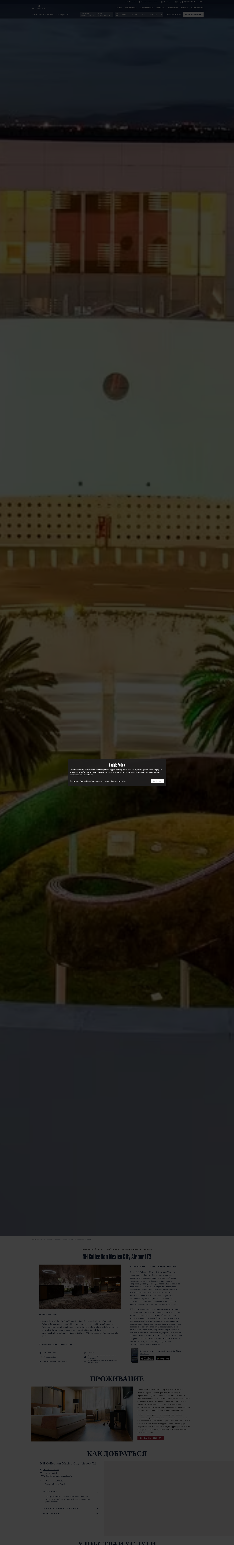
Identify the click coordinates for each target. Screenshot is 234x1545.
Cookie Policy (88, 774)
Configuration (144, 772)
